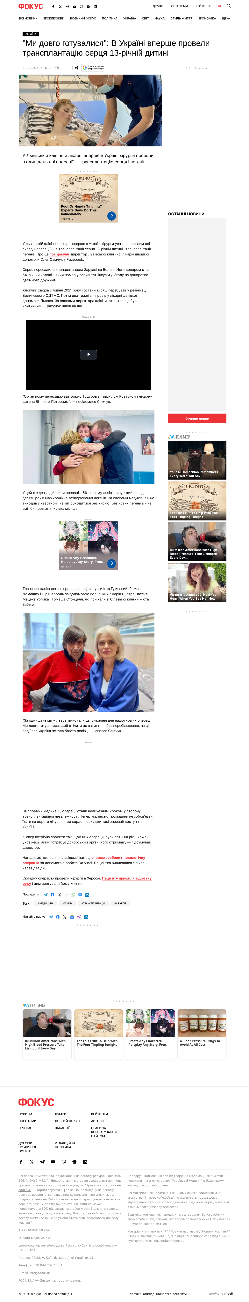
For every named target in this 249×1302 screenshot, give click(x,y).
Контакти (180, 1294)
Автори (97, 1121)
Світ (145, 18)
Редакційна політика (65, 1145)
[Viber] (81, 6)
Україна (129, 18)
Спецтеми (179, 6)
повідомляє (59, 254)
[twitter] (31, 1161)
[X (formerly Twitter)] (60, 6)
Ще (224, 18)
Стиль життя (182, 18)
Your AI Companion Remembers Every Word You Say (194, 474)
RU (220, 6)
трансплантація (94, 903)
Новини (25, 1114)
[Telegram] (67, 6)
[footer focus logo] (36, 1102)
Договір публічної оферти (27, 1147)
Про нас (25, 1128)
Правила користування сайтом (104, 1132)
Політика (109, 18)
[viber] (63, 1161)
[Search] (228, 6)
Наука (160, 18)
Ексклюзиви (53, 18)
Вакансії (62, 1128)
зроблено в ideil (221, 1293)
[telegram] (42, 1161)
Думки (158, 6)
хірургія (121, 903)
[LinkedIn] (95, 6)
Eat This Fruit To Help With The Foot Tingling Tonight (194, 515)
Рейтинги (203, 6)
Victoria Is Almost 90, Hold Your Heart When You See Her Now (194, 596)
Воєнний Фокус (83, 18)
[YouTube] (74, 6)
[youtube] (53, 1161)
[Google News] (88, 6)
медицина (46, 903)
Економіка (207, 18)
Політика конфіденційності (148, 1294)
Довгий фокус (67, 1121)
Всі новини (28, 18)
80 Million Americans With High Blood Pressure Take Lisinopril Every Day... (193, 554)
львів (68, 903)
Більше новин (197, 418)
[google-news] (74, 1161)
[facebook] (21, 1161)
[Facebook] (53, 6)
